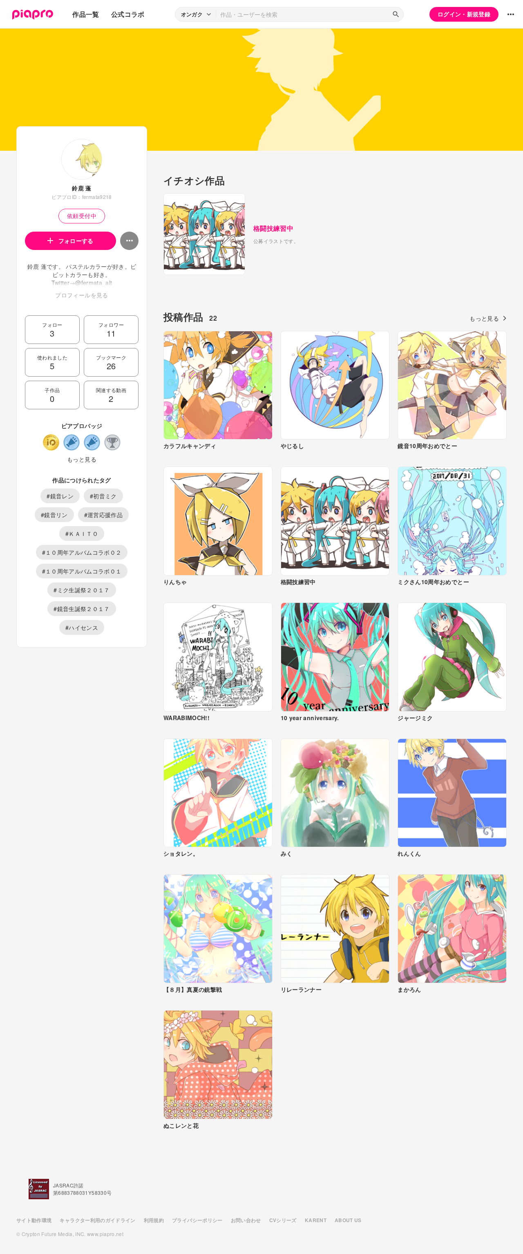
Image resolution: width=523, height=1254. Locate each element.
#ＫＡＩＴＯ (81, 533)
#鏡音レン (60, 496)
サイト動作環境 (33, 1220)
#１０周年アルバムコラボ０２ (82, 552)
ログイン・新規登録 (464, 14)
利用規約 (154, 1220)
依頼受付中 (81, 216)
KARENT (315, 1220)
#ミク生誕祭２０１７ (82, 590)
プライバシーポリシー (197, 1220)
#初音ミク (103, 496)
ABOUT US (348, 1220)
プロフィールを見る (81, 295)
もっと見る (81, 459)
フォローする (76, 241)
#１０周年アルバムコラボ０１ (82, 571)
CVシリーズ (283, 1220)
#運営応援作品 (103, 515)
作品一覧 (85, 14)
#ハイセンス (81, 627)
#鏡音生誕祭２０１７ (82, 609)
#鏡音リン (54, 515)
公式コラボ (128, 14)
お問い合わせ (246, 1220)
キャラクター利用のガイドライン (97, 1220)
